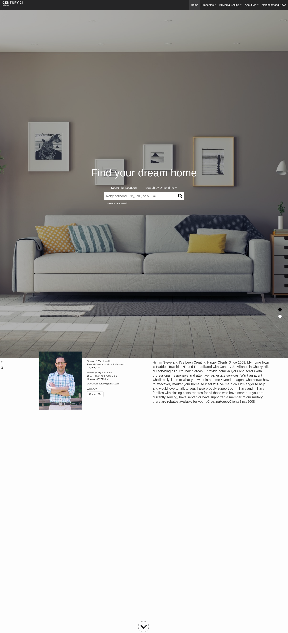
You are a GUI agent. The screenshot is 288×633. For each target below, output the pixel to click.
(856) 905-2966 (103, 372)
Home (194, 5)
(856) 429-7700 (102, 376)
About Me (252, 7)
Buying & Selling (231, 7)
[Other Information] (280, 316)
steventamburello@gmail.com (103, 383)
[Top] (280, 309)
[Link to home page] (14, 5)
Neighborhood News (274, 5)
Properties (209, 7)
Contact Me (95, 394)
